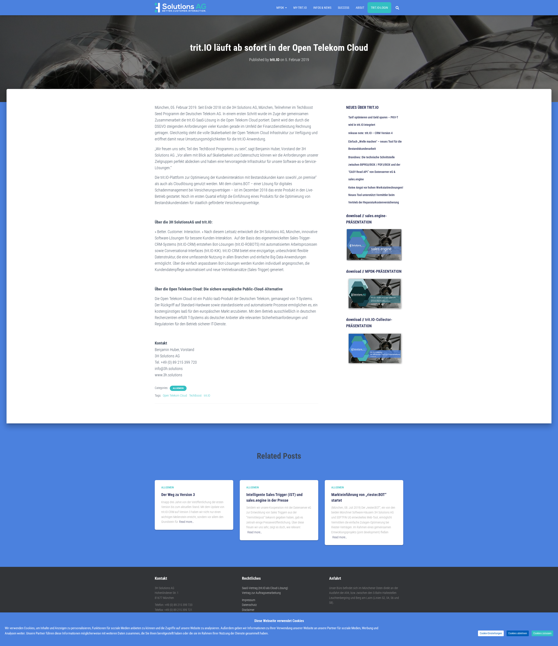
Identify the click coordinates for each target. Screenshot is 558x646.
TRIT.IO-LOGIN (379, 7)
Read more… (186, 521)
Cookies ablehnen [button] (517, 633)
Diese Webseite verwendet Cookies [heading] (279, 621)
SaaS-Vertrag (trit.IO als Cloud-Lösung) (265, 588)
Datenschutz (249, 605)
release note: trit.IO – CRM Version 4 (370, 133)
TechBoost (195, 395)
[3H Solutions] (180, 7)
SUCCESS (343, 7)
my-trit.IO (300, 7)
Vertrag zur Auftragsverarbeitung (261, 593)
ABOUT (360, 7)
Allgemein (178, 388)
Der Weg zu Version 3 (178, 494)
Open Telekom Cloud (175, 395)
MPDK (280, 7)
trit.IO (207, 395)
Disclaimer (248, 610)
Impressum (248, 600)
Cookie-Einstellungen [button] (491, 633)
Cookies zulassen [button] (542, 633)
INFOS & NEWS (322, 7)
